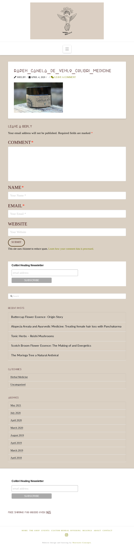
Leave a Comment (65, 77)
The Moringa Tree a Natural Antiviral (35, 355)
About (97, 530)
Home (25, 530)
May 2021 (15, 405)
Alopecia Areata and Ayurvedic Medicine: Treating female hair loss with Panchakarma (66, 326)
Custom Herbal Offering (66, 530)
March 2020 (16, 427)
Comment (21, 142)
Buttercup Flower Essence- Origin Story (37, 317)
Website (17, 223)
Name (16, 187)
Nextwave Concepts (82, 543)
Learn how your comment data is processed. (71, 248)
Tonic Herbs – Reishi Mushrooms (32, 336)
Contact (107, 530)
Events (46, 530)
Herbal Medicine (19, 377)
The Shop (34, 530)
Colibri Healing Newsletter (28, 265)
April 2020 (16, 420)
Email (16, 205)
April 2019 (16, 442)
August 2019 (17, 435)
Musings (87, 530)
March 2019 (16, 450)
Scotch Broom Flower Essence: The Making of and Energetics (51, 345)
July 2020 (15, 413)
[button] (67, 49)
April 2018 (16, 457)
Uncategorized (17, 384)
